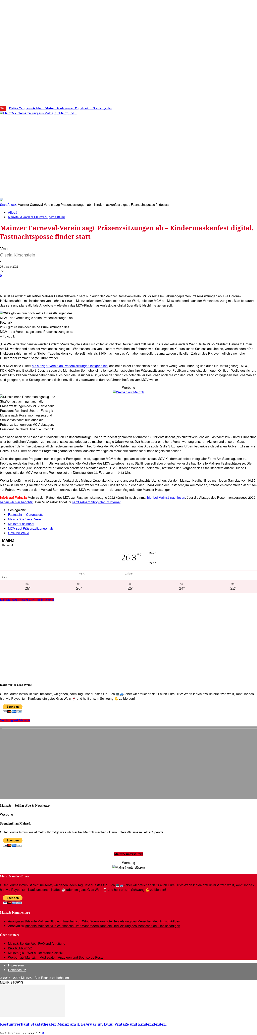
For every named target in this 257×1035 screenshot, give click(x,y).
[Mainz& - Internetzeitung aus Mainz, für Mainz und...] (61, 144)
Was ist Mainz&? (20, 948)
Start (3, 204)
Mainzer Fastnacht (21, 523)
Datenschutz (17, 969)
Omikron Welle (18, 533)
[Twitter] (221, 107)
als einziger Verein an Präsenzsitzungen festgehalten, (70, 365)
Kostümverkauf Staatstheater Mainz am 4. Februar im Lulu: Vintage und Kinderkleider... (84, 1024)
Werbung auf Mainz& (15, 720)
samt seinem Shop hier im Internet (96, 502)
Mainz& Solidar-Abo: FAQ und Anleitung (36, 943)
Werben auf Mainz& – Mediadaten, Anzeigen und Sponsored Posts (55, 957)
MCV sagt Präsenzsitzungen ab (30, 528)
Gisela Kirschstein (17, 254)
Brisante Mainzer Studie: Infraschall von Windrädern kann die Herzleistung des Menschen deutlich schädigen (102, 921)
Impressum (16, 965)
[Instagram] (215, 107)
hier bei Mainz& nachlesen (166, 497)
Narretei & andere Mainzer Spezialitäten (36, 217)
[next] (139, 108)
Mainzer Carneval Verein (25, 519)
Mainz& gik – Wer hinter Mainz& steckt (35, 952)
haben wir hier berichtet (16, 502)
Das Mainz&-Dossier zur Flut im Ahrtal (27, 599)
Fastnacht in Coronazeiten (26, 514)
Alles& (12, 204)
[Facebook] (209, 107)
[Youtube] (227, 107)
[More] (143, 282)
